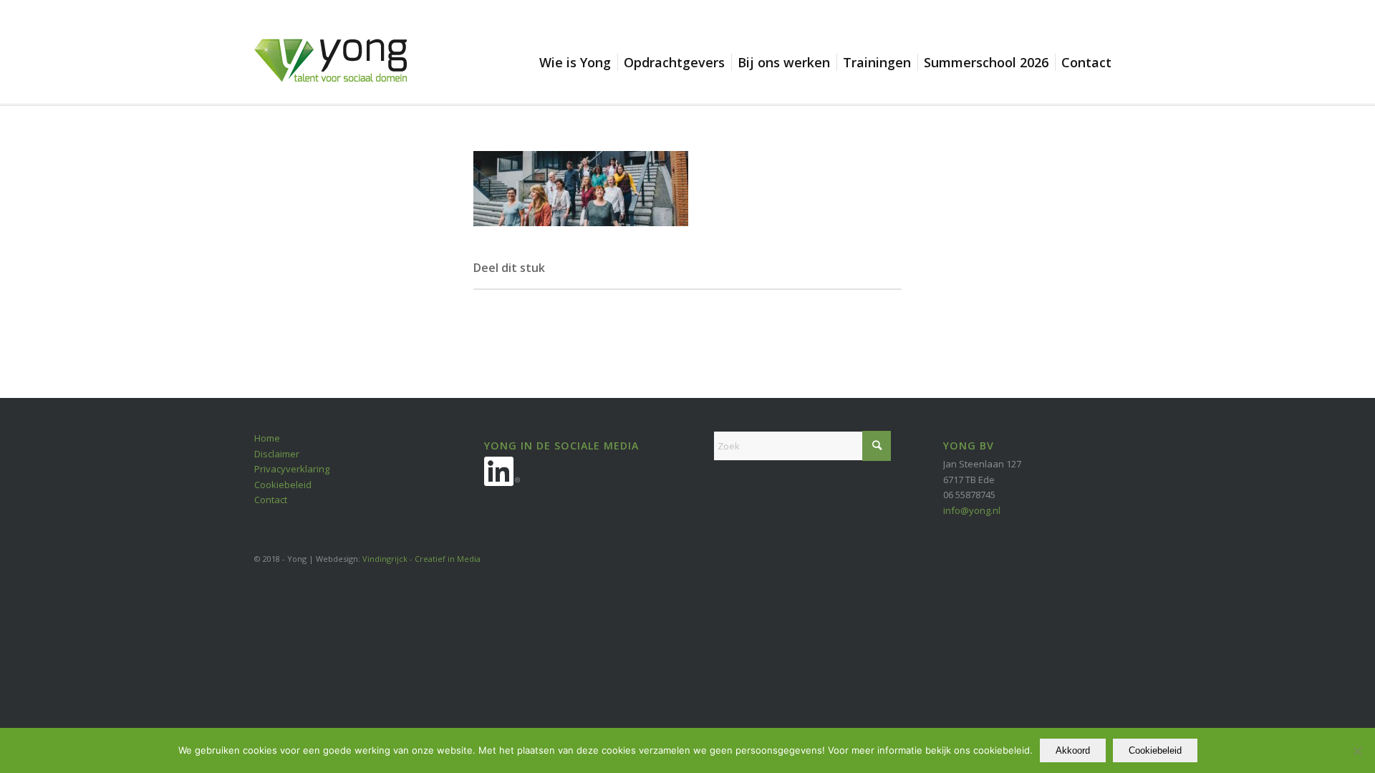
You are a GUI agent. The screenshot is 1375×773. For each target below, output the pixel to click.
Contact (270, 499)
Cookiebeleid (283, 484)
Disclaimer (276, 453)
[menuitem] (578, 62)
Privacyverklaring (291, 468)
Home (267, 438)
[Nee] (1357, 751)
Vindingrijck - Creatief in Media (421, 558)
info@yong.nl (971, 510)
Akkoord (1073, 750)
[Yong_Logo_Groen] (330, 71)
